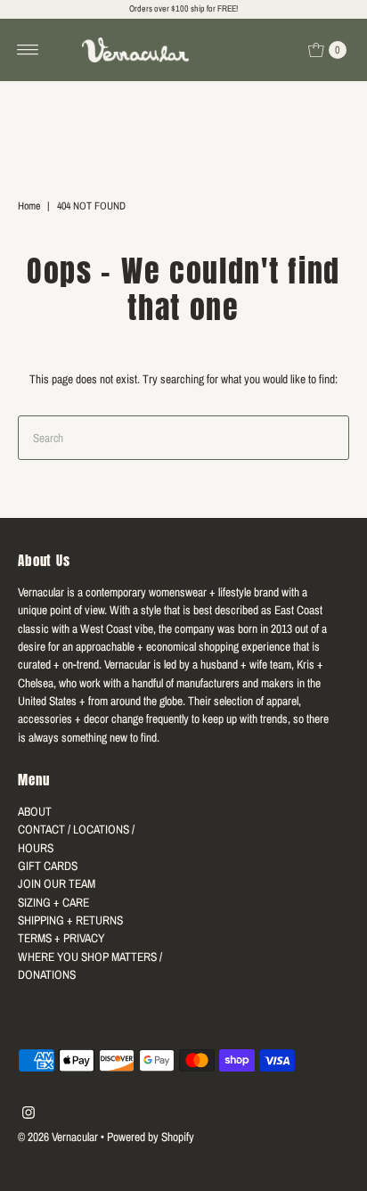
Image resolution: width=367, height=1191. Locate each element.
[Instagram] (28, 1114)
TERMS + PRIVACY (61, 938)
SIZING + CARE (53, 902)
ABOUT (35, 811)
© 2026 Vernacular (58, 1137)
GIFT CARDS (47, 866)
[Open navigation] (28, 50)
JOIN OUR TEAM (56, 883)
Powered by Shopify (150, 1137)
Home (29, 206)
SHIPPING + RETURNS (70, 920)
